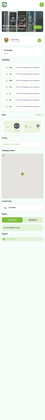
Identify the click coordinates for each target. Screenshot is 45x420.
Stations (33, 220)
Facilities (12, 220)
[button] (22, 174)
